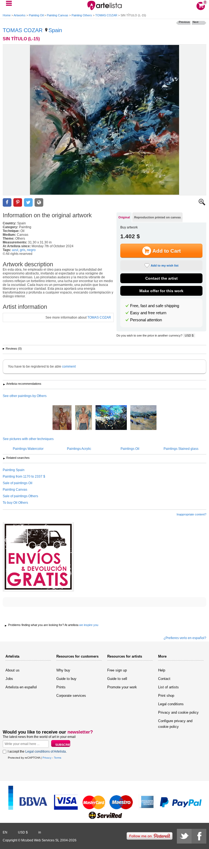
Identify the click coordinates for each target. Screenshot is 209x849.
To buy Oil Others (15, 503)
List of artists (168, 687)
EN (5, 832)
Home (7, 15)
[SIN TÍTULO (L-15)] (104, 120)
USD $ (189, 335)
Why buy (63, 670)
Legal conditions (171, 704)
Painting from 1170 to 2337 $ (24, 476)
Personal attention (146, 320)
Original (124, 217)
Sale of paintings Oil (17, 483)
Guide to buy (66, 679)
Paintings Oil (130, 449)
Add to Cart (166, 251)
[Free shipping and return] (38, 557)
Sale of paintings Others (20, 496)
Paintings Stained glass (181, 449)
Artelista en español (21, 687)
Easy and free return (148, 313)
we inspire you (88, 625)
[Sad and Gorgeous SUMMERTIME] (62, 418)
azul (15, 250)
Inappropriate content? (191, 514)
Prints (61, 687)
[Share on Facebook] (7, 202)
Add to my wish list (165, 265)
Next (195, 21)
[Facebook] (199, 836)
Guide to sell (117, 679)
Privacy (46, 757)
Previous (184, 21)
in (39, 832)
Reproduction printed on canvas (157, 217)
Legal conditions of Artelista (45, 751)
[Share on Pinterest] (17, 202)
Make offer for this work (161, 291)
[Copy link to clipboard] (39, 202)
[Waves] (83, 418)
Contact (164, 679)
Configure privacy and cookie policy (175, 724)
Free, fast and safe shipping (154, 306)
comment (69, 366)
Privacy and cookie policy (178, 712)
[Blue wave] (143, 418)
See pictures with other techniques (28, 439)
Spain (55, 30)
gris (22, 250)
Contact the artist (161, 278)
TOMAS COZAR (106, 15)
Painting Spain (13, 470)
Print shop (166, 696)
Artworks (20, 15)
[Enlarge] (202, 204)
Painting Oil (36, 15)
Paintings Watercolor (28, 449)
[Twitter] (184, 836)
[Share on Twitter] (28, 202)
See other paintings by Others (25, 396)
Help (161, 670)
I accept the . (37, 751)
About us (12, 670)
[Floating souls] (111, 418)
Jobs (9, 679)
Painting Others (82, 15)
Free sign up (117, 670)
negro (31, 250)
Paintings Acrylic (79, 449)
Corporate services (71, 696)
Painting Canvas (57, 15)
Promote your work (122, 687)
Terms (57, 757)
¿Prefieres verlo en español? (185, 638)
